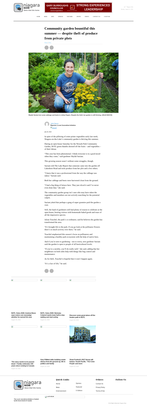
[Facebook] (116, 383)
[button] (130, 17)
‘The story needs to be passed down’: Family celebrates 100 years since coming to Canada (22, 364)
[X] (116, 387)
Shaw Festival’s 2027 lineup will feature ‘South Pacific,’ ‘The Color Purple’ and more (82, 361)
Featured (79, 387)
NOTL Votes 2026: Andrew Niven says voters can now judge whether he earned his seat (23, 315)
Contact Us (99, 384)
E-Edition (79, 390)
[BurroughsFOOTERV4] (78, 7)
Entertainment (61, 391)
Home (58, 384)
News (58, 387)
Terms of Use (100, 391)
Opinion (78, 383)
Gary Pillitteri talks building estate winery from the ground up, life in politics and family (53, 361)
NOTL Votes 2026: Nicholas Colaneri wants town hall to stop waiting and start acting (52, 315)
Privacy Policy (100, 387)
